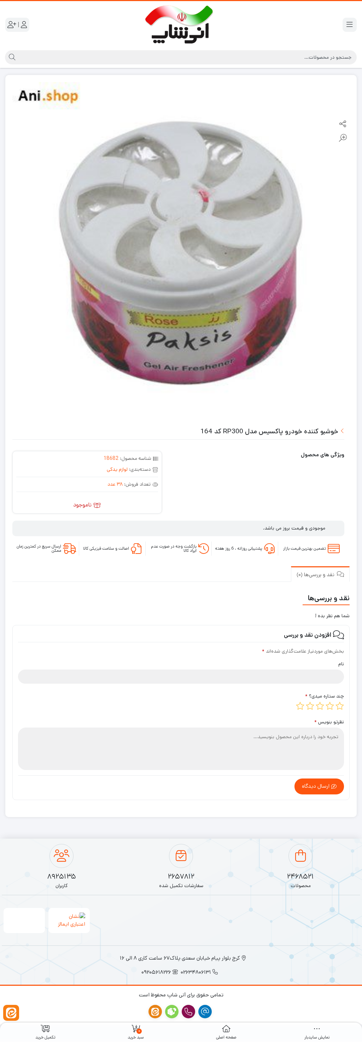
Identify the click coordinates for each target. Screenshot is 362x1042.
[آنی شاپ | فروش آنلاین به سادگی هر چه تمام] (181, 25)
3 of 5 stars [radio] (320, 706)
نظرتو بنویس (329, 721)
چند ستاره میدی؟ (324, 696)
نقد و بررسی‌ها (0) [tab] (316, 574)
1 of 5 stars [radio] (339, 706)
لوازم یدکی (117, 469)
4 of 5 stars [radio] (310, 706)
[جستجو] (11, 57)
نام (341, 663)
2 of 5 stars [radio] (330, 706)
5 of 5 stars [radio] (300, 706)
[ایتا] (11, 1013)
